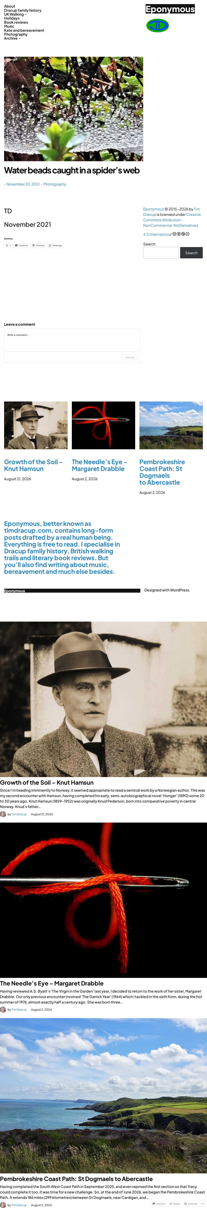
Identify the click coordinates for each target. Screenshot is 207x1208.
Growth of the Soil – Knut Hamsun (33, 465)
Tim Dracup (19, 814)
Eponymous (170, 8)
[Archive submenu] (19, 38)
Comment (130, 357)
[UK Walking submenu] (26, 14)
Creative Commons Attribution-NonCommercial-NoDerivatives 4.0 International (172, 224)
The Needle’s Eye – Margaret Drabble (100, 465)
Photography (54, 184)
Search (149, 244)
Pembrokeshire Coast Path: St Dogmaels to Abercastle (162, 472)
